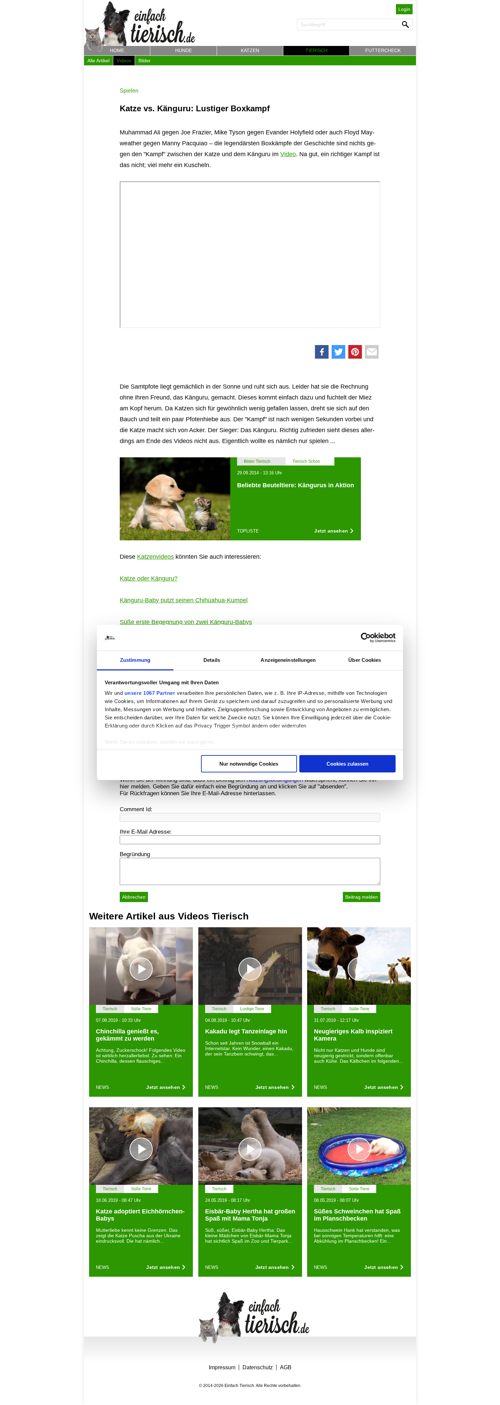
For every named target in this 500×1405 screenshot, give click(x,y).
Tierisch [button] (316, 50)
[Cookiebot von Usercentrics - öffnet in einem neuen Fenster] (366, 638)
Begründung (135, 854)
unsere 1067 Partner (150, 693)
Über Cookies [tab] (364, 660)
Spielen (129, 91)
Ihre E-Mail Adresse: (146, 832)
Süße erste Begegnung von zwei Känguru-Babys (186, 622)
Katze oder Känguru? (149, 578)
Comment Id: (136, 809)
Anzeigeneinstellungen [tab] (288, 660)
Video (288, 154)
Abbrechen (134, 897)
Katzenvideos (155, 556)
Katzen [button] (250, 50)
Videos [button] (124, 60)
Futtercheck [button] (383, 50)
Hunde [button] (183, 50)
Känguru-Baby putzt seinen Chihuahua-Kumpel (184, 600)
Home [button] (117, 50)
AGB (285, 1367)
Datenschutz (258, 1367)
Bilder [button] (144, 60)
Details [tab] (211, 660)
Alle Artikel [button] (98, 60)
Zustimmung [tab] (135, 660)
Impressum (222, 1367)
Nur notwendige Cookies (248, 764)
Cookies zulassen (347, 764)
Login (404, 9)
